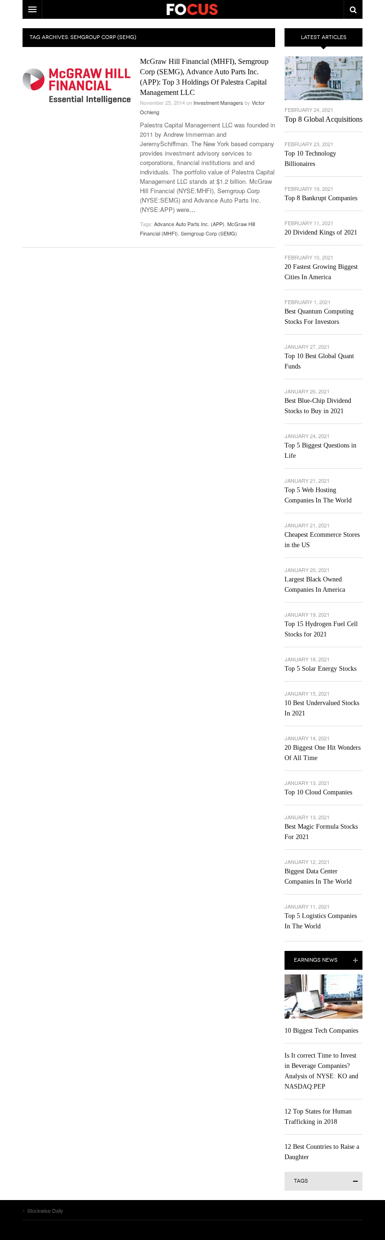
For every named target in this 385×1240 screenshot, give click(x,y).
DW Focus (192, 9)
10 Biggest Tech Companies (321, 1030)
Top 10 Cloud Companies (318, 792)
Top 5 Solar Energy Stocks (320, 668)
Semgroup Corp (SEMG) (209, 233)
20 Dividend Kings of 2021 (321, 232)
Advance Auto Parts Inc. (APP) (189, 224)
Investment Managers (218, 102)
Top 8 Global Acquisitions (323, 119)
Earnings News (316, 960)
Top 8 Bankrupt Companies (321, 198)
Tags (301, 1181)
